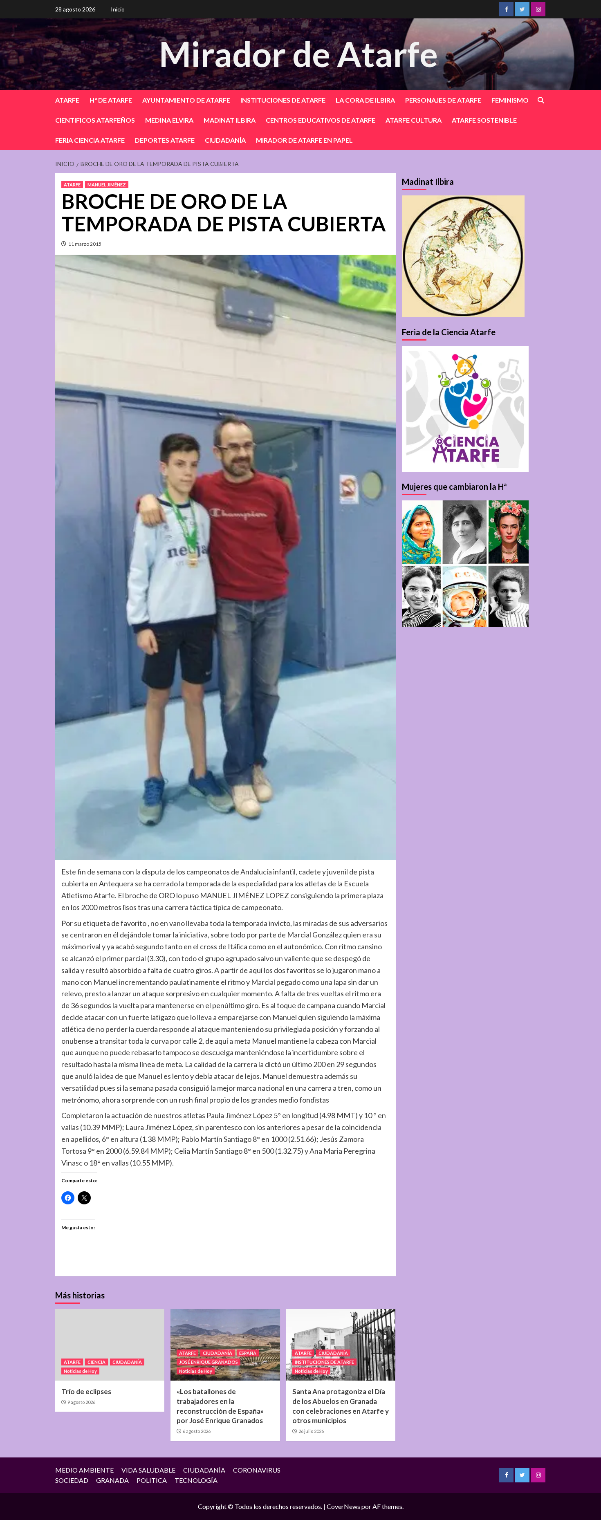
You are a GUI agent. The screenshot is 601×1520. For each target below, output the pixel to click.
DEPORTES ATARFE (165, 140)
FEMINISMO (510, 100)
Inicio (118, 9)
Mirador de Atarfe (298, 53)
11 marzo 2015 (84, 244)
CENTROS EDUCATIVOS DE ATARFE (320, 120)
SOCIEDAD (71, 1480)
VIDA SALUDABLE (148, 1470)
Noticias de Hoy (80, 1371)
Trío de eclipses (86, 1391)
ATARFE (67, 100)
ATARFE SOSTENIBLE (484, 120)
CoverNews (343, 1506)
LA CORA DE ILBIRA (365, 100)
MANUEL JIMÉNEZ (106, 184)
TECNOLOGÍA (196, 1480)
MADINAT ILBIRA (230, 120)
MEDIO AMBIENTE (84, 1470)
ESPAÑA (247, 1353)
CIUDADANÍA (225, 140)
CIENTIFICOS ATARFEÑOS (95, 120)
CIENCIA (96, 1362)
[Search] (541, 100)
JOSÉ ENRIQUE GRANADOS (208, 1362)
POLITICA (152, 1480)
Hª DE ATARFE (111, 100)
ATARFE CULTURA (414, 120)
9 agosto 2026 (81, 1402)
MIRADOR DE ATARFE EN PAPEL (304, 140)
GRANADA (112, 1480)
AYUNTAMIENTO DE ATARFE (186, 100)
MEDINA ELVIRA (169, 120)
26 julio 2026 (311, 1431)
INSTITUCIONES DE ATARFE (282, 100)
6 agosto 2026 (197, 1431)
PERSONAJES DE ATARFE (443, 100)
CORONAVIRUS (256, 1470)
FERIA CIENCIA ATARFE (90, 140)
